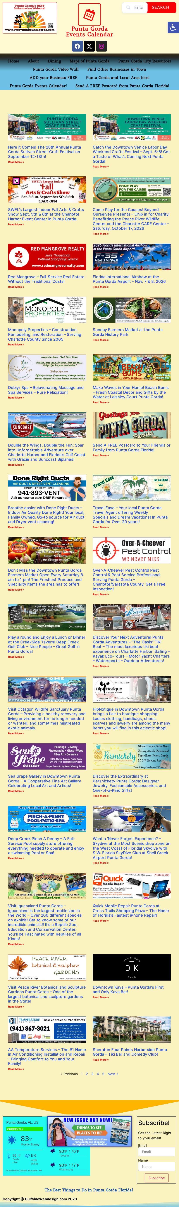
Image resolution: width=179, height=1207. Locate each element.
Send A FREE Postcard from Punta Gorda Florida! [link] (122, 86)
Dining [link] (54, 61)
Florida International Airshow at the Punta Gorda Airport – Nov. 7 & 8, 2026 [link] (129, 279)
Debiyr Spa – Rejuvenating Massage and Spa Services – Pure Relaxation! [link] (46, 390)
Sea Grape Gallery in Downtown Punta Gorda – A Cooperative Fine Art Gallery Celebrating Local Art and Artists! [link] (44, 781)
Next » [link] (113, 1074)
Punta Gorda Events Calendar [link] (89, 31)
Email (142, 1145)
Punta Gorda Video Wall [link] (56, 69)
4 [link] (98, 1074)
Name (143, 1160)
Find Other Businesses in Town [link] (116, 69)
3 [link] (92, 1074)
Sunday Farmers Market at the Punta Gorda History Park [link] (128, 332)
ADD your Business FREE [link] (53, 77)
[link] (173, 27)
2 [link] (87, 1074)
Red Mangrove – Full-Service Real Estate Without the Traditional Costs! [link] (46, 279)
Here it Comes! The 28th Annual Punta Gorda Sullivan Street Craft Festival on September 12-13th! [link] (44, 152)
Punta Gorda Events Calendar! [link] (38, 86)
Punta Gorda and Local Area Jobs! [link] (118, 77)
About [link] (33, 61)
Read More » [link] (16, 162)
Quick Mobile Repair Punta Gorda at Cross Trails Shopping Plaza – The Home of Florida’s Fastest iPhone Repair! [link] (131, 910)
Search (161, 8)
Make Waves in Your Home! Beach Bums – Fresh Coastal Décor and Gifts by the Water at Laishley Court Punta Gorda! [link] (131, 392)
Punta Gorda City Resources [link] (144, 61)
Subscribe (156, 1178)
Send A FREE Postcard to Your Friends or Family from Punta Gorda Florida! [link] (131, 447)
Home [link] (13, 61)
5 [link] (103, 1074)
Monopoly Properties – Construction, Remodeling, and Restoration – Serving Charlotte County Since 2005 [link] (44, 334)
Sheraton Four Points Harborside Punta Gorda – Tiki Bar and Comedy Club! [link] (130, 1052)
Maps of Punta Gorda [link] (90, 61)
